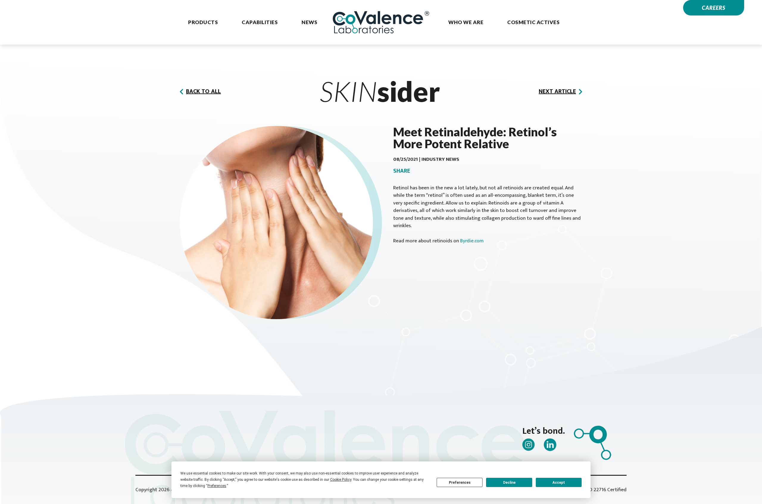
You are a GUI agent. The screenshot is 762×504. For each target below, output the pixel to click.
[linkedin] (550, 444)
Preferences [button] (216, 486)
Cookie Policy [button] (340, 480)
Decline (509, 482)
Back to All (203, 91)
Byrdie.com (472, 241)
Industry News (440, 159)
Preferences (460, 482)
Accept (558, 482)
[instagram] (528, 444)
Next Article (557, 91)
